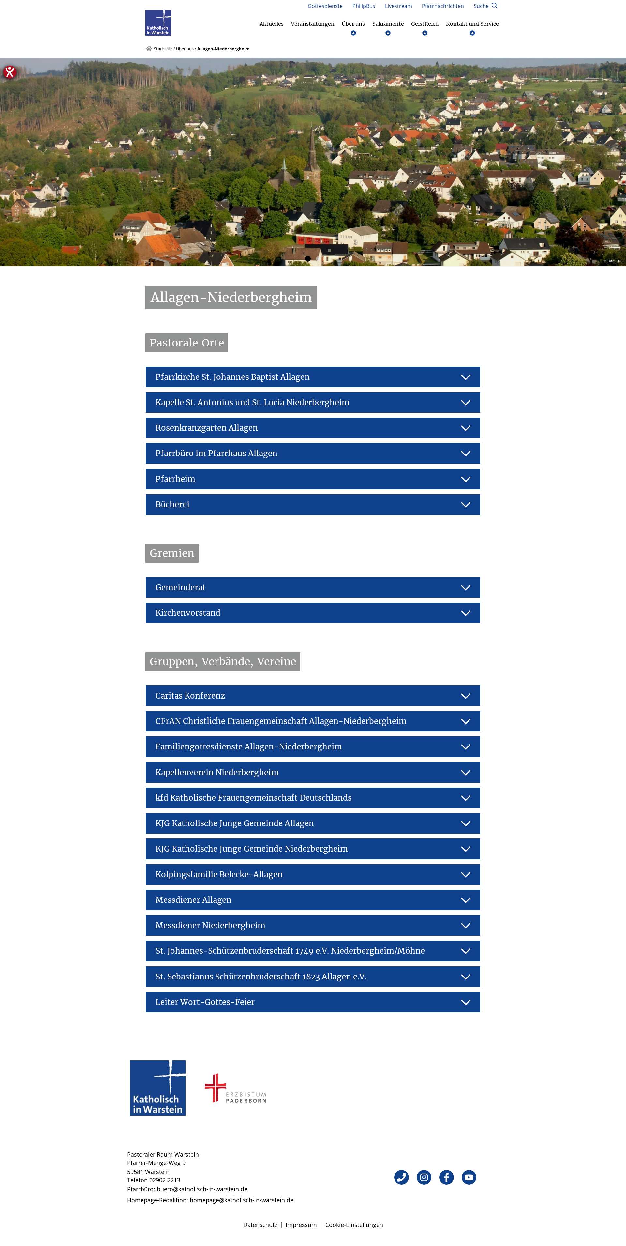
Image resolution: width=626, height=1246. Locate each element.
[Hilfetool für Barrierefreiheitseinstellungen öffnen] (9, 72)
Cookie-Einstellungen (354, 1225)
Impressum (301, 1225)
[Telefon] (401, 1177)
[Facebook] (446, 1177)
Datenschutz (260, 1225)
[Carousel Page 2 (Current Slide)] (318, 259)
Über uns (185, 49)
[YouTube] (469, 1177)
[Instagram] (424, 1177)
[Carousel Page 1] (307, 258)
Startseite (163, 49)
